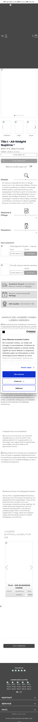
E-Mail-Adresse (8, 636)
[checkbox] (4, 653)
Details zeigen (26, 367)
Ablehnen (19, 388)
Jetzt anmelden (19, 646)
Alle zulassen (19, 374)
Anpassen (18, 381)
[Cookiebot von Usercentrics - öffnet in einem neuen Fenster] (27, 332)
